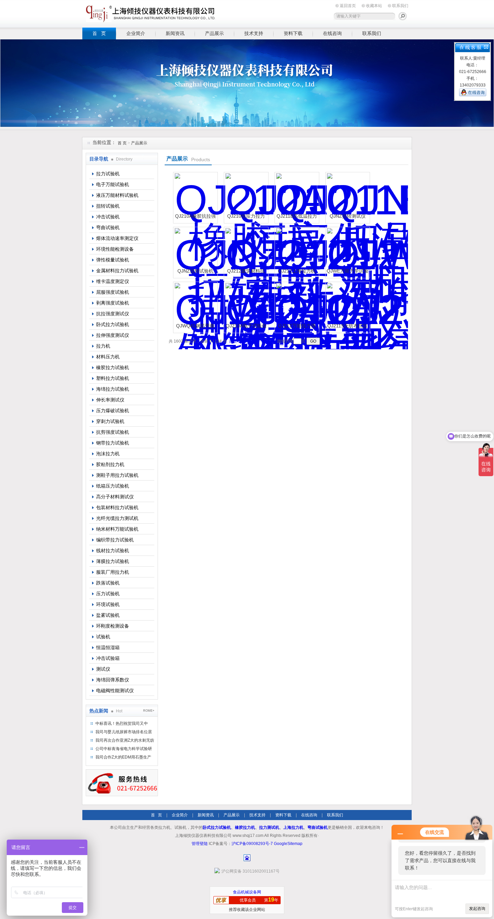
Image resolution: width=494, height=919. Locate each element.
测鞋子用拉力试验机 (117, 475)
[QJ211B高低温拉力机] (296, 193)
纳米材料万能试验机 (117, 529)
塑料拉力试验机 (112, 378)
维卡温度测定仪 (112, 281)
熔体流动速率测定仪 (117, 238)
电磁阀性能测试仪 (115, 690)
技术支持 (253, 33)
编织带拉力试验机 (115, 539)
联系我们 (400, 5)
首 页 (99, 33)
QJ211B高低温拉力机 (297, 218)
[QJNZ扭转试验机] (194, 248)
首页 (233, 341)
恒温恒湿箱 (108, 647)
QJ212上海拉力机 (297, 271)
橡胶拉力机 (245, 827)
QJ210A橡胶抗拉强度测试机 (195, 218)
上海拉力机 (293, 827)
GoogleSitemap (288, 843)
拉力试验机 (108, 173)
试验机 (103, 636)
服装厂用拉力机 (112, 572)
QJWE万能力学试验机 (347, 273)
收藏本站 (374, 5)
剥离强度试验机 (112, 303)
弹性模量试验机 (112, 259)
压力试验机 (108, 593)
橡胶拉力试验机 (112, 367)
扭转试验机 (108, 206)
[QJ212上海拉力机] (296, 248)
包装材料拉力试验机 (117, 507)
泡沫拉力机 (108, 453)
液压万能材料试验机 (117, 195)
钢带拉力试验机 (112, 443)
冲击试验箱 (108, 658)
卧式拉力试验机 (112, 324)
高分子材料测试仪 (115, 496)
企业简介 (135, 33)
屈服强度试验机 (112, 292)
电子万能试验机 (112, 184)
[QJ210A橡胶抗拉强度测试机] (194, 193)
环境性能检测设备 (115, 249)
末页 (271, 341)
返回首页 (348, 5)
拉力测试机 (269, 827)
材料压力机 (108, 356)
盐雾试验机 (108, 615)
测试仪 (103, 669)
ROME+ (148, 710)
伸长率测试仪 (110, 399)
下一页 (259, 341)
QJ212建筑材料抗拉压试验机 (246, 273)
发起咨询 (477, 908)
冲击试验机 (108, 216)
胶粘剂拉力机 (110, 464)
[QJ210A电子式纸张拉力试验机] (245, 303)
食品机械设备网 (247, 892)
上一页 (245, 341)
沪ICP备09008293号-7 (252, 843)
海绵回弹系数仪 (112, 679)
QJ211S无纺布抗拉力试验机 (347, 328)
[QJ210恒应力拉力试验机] (245, 193)
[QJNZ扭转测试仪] (347, 193)
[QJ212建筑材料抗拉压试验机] (245, 248)
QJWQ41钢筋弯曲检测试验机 (195, 328)
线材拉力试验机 (112, 550)
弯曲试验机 (108, 227)
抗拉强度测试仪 (112, 313)
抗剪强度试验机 (112, 432)
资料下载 (293, 33)
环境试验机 (108, 604)
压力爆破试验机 (112, 410)
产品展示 (214, 33)
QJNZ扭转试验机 (195, 271)
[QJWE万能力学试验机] (347, 248)
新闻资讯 (175, 33)
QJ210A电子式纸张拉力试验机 (246, 328)
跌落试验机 (108, 583)
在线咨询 (332, 33)
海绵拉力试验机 (112, 389)
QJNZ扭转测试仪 (348, 216)
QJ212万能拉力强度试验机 (297, 328)
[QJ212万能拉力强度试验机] (296, 303)
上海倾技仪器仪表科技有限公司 (149, 12)
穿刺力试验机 (110, 421)
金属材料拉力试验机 (117, 270)
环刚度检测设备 (112, 626)
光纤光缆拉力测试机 (117, 518)
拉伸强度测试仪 (112, 335)
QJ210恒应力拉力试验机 (246, 218)
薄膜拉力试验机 (112, 561)
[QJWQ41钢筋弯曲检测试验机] (194, 303)
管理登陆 (200, 843)
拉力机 (103, 346)
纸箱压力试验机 (112, 486)
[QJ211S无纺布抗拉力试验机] (347, 303)
